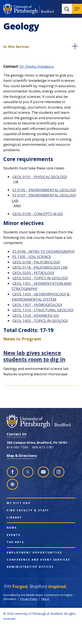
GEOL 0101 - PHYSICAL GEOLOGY (39, 176)
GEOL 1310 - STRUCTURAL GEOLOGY (43, 310)
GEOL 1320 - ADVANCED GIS (35, 315)
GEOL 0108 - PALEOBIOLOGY (36, 262)
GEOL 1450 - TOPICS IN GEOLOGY (40, 320)
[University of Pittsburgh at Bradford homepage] (28, 9)
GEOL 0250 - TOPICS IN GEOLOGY (40, 278)
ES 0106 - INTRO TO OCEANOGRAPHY (43, 251)
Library (14, 517)
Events (13, 535)
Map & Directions (22, 455)
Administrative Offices (30, 566)
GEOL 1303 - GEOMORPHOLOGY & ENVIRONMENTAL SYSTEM (40, 297)
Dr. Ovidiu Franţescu (37, 66)
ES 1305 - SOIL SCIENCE (31, 256)
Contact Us (16, 434)
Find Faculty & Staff (28, 510)
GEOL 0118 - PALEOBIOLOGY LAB (39, 267)
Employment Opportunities (34, 552)
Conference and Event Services (38, 559)
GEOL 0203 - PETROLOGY (33, 272)
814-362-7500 (17, 447)
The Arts (15, 542)
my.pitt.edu (18, 503)
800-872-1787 (43, 447)
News (12, 527)
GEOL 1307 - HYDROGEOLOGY (37, 304)
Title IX (45, 599)
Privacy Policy (28, 599)
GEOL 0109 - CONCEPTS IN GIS (37, 213)
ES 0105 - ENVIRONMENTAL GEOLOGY (44, 190)
